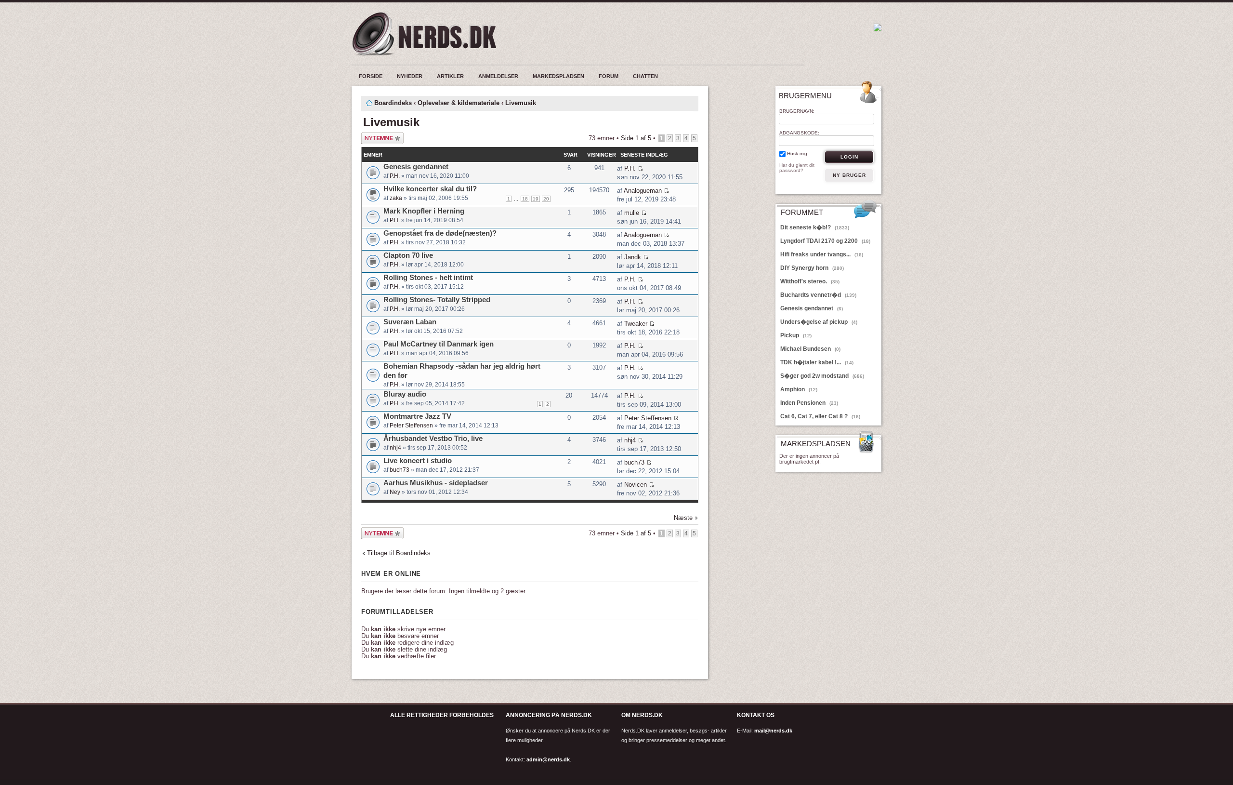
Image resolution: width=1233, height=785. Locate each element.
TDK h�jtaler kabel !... (816, 362)
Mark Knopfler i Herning (423, 211)
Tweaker (635, 323)
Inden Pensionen (809, 402)
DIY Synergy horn (812, 268)
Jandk (632, 257)
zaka (396, 198)
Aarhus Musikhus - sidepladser (435, 483)
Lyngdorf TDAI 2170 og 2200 (825, 241)
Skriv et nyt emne (377, 138)
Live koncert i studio (417, 460)
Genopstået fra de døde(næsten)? (440, 233)
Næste (683, 517)
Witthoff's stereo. (809, 281)
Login (849, 157)
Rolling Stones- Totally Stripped (436, 299)
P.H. (395, 176)
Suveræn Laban (409, 322)
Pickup (796, 335)
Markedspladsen (816, 444)
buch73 (399, 469)
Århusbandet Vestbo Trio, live (433, 438)
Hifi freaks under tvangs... (821, 254)
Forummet (802, 212)
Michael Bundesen (810, 349)
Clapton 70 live (408, 255)
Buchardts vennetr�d (818, 295)
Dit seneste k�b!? (814, 227)
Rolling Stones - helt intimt (428, 277)
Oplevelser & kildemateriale (458, 102)
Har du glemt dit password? (796, 167)
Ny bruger (849, 175)
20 (546, 198)
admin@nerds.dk (548, 759)
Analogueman (643, 190)
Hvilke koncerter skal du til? (430, 189)
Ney (395, 492)
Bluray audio (404, 394)
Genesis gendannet (415, 166)
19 (535, 198)
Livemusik (520, 102)
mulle (631, 212)
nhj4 (395, 447)
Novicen (635, 484)
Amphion (798, 389)
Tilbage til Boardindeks (399, 553)
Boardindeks (393, 102)
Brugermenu (805, 96)
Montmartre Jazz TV (417, 416)
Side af (636, 138)
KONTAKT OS (755, 715)
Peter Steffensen (411, 425)
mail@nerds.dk (773, 730)
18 (525, 198)
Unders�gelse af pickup (818, 322)
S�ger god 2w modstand (822, 376)
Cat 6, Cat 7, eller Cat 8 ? (820, 416)
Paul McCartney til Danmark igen (438, 344)
